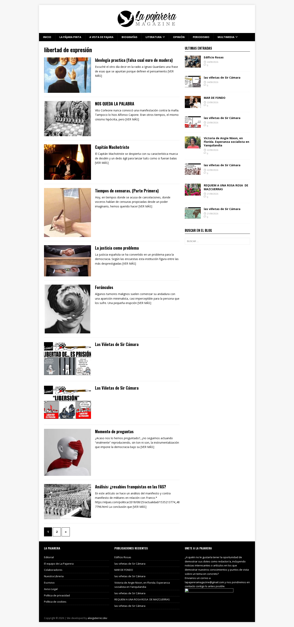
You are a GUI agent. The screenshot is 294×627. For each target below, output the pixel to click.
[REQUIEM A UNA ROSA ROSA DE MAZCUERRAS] (193, 193)
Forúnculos (104, 287)
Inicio (47, 37)
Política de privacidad (57, 595)
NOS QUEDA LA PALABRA (114, 104)
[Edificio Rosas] (193, 65)
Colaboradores (53, 570)
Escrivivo (49, 582)
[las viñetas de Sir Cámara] (193, 85)
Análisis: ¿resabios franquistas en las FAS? (130, 487)
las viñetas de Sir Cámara (222, 77)
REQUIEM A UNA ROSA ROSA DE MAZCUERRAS (226, 187)
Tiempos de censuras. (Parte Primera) (127, 191)
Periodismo (201, 37)
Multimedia (226, 37)
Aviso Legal (51, 589)
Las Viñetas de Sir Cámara (117, 344)
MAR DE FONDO (214, 98)
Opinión (179, 37)
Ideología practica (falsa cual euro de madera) (134, 60)
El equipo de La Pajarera (59, 563)
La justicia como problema (117, 248)
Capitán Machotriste (112, 147)
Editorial (49, 557)
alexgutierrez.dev (97, 618)
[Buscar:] (217, 241)
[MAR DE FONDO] (193, 105)
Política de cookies (55, 601)
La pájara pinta (70, 37)
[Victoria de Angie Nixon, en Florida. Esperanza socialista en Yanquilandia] (193, 146)
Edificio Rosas (214, 57)
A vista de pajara (101, 37)
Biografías (129, 37)
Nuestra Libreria (54, 576)
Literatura (154, 37)
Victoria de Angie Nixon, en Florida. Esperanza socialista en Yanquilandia (226, 141)
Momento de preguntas (114, 431)
